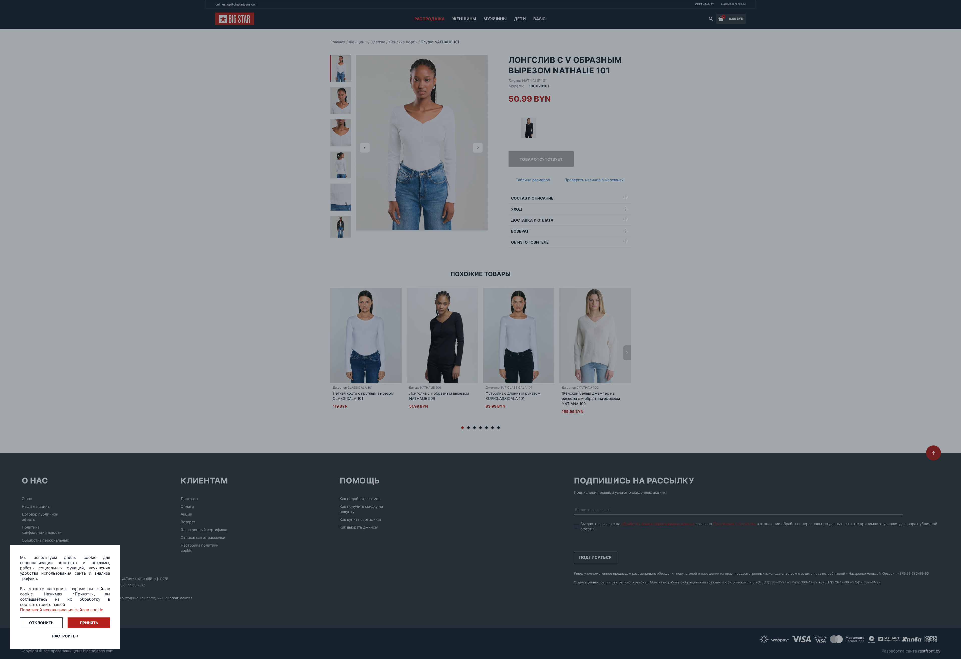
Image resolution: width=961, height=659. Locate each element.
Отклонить (41, 622)
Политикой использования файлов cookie (61, 609)
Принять (89, 622)
